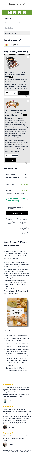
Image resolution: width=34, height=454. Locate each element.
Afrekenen (16, 213)
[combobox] (17, 45)
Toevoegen (23, 93)
